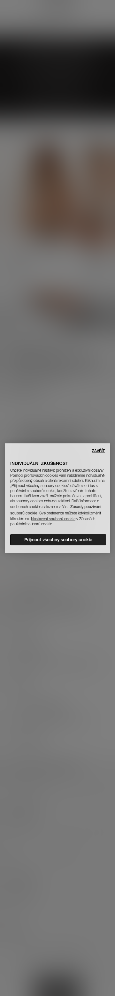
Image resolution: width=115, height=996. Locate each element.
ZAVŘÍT (98, 450)
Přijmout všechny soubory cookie (58, 540)
